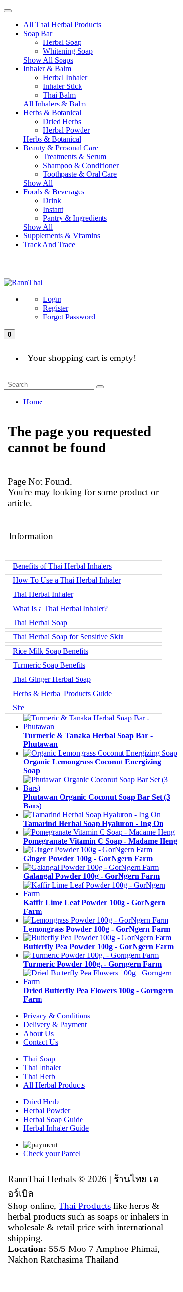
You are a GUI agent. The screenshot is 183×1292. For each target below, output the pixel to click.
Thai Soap (39, 1059)
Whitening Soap (68, 51)
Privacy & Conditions (56, 1016)
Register (55, 308)
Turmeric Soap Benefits (49, 665)
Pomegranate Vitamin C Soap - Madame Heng (100, 841)
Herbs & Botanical (52, 112)
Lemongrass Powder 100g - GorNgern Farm (96, 929)
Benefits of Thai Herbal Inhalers (62, 566)
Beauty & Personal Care (60, 148)
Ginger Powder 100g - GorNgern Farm (88, 858)
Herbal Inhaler (65, 77)
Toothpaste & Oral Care (80, 174)
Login (52, 299)
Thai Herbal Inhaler (43, 594)
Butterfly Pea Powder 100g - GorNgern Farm (98, 946)
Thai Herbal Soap (40, 622)
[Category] (8, 10)
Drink (52, 200)
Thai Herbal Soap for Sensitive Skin (68, 637)
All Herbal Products (54, 1085)
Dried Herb (41, 1102)
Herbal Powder (66, 130)
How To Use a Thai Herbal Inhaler (67, 580)
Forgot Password (69, 317)
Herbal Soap (62, 42)
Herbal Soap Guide (53, 1119)
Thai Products (85, 1206)
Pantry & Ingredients (75, 218)
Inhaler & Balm (47, 68)
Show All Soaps (48, 60)
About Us (38, 1033)
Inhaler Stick (62, 86)
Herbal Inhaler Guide (56, 1128)
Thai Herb (39, 1076)
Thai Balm (59, 95)
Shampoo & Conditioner (81, 165)
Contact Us (40, 1042)
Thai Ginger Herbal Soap (52, 679)
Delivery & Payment (55, 1024)
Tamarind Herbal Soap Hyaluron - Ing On (93, 823)
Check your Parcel (52, 1153)
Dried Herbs (62, 121)
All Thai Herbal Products (62, 25)
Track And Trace (49, 244)
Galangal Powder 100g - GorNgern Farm (91, 876)
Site (18, 707)
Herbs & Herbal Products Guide (62, 693)
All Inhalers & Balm (54, 104)
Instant (53, 209)
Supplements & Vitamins (61, 236)
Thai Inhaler (42, 1067)
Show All (38, 183)
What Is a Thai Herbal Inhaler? (60, 608)
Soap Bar (37, 33)
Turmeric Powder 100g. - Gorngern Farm (92, 964)
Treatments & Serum (74, 156)
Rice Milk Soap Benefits (50, 651)
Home (32, 402)
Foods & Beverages (53, 192)
